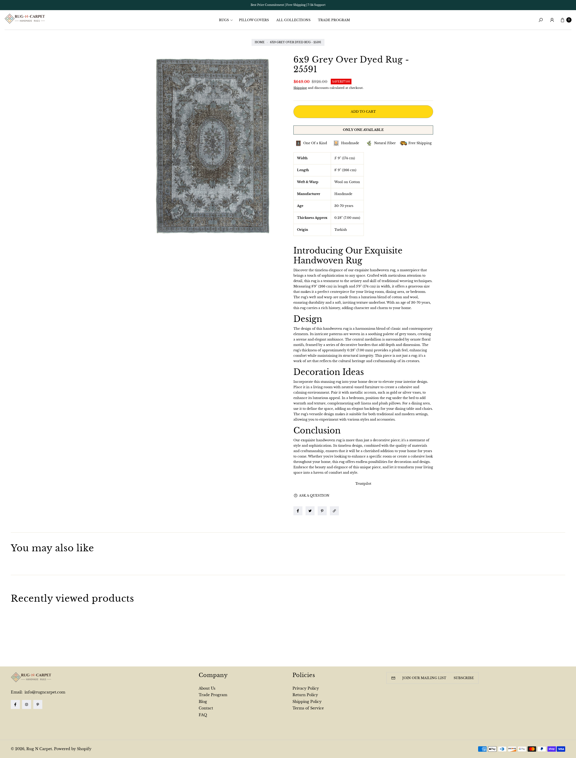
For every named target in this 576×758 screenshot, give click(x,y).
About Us (207, 688)
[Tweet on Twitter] (310, 510)
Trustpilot (363, 484)
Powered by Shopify (72, 749)
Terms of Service (308, 708)
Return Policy (305, 695)
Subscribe (464, 678)
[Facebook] (15, 704)
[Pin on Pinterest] (322, 510)
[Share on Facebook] (297, 510)
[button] (227, 20)
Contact (206, 708)
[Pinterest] (37, 704)
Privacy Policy (305, 688)
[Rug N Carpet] (24, 18)
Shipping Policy (307, 701)
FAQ (203, 715)
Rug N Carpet (39, 749)
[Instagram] (26, 704)
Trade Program (213, 695)
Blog (203, 701)
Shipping (300, 88)
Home (260, 42)
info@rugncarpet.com (44, 692)
